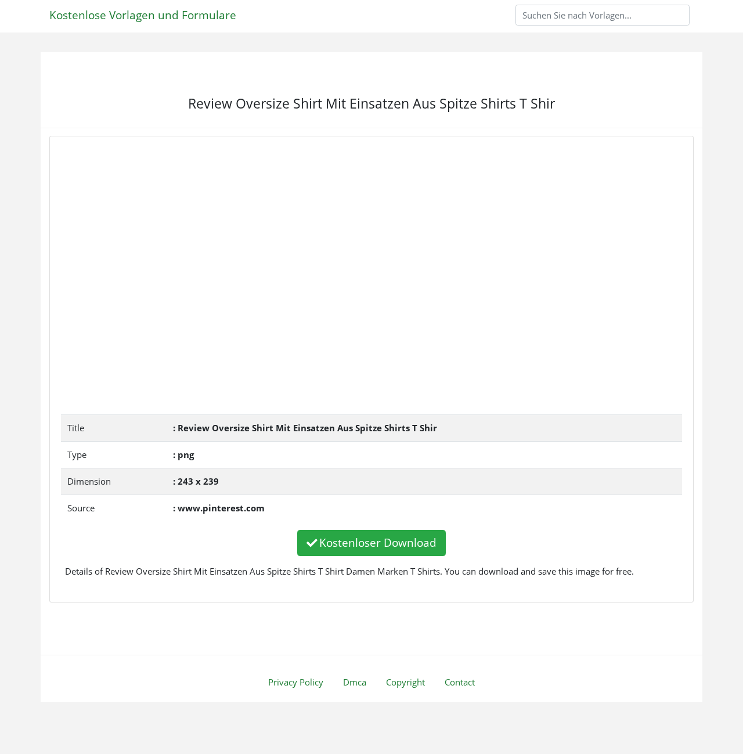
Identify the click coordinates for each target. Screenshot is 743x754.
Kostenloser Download (378, 542)
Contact (460, 682)
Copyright (405, 682)
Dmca (354, 682)
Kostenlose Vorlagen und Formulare (142, 15)
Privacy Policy (295, 682)
